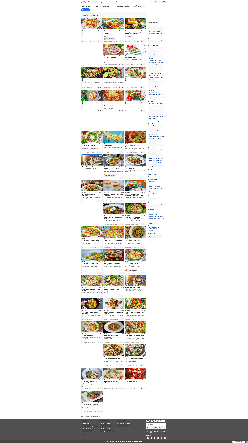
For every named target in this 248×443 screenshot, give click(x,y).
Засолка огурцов (152, 83)
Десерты (151, 191)
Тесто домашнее (153, 179)
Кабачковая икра (152, 56)
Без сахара (151, 223)
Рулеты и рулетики (156, 186)
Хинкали (150, 154)
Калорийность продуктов (106, 426)
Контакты (84, 433)
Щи (161, 40)
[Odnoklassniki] (237, 441)
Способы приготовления (155, 123)
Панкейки (154, 118)
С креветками (85, 15)
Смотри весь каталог (155, 236)
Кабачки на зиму (159, 56)
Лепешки (162, 112)
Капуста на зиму (158, 71)
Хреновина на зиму (159, 94)
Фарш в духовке (152, 140)
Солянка (154, 42)
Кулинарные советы (105, 423)
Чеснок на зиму (152, 71)
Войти (164, 1)
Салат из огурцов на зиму (154, 75)
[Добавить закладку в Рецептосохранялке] (98, 41)
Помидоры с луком (152, 216)
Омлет (157, 156)
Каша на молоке (152, 156)
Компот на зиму (160, 62)
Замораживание (152, 138)
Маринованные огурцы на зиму (155, 60)
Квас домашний (159, 204)
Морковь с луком (160, 216)
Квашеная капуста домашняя (154, 98)
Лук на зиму (151, 73)
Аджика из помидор (152, 96)
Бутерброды (152, 209)
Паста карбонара (159, 160)
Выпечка (151, 101)
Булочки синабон (159, 116)
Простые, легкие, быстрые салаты (155, 33)
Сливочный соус (156, 197)
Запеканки (162, 149)
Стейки (152, 151)
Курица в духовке (160, 136)
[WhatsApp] (242, 441)
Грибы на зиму (151, 86)
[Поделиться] (247, 442)
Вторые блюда (152, 147)
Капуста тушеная (152, 164)
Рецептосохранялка (107, 1)
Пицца (154, 160)
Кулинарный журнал (105, 428)
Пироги (150, 103)
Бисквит (150, 112)
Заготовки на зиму (153, 45)
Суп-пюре (150, 42)
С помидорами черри (94, 15)
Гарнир (151, 169)
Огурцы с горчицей (160, 96)
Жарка (154, 125)
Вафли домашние (152, 116)
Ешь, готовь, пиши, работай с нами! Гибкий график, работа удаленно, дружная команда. (91, 170)
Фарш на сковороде (152, 142)
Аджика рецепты (152, 94)
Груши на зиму (158, 86)
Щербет (150, 193)
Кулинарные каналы (122, 426)
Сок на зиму (151, 58)
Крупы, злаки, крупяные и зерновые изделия (154, 228)
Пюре (150, 171)
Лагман (150, 166)
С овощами (152, 212)
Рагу (160, 151)
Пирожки (158, 105)
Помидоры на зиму (152, 47)
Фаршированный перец (153, 134)
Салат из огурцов (152, 27)
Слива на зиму (160, 66)
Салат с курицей (159, 27)
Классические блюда (154, 121)
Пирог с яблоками (153, 233)
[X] (235, 441)
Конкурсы (122, 1)
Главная (84, 421)
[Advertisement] (157, 12)
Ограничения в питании (154, 221)
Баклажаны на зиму (152, 66)
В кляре (153, 166)
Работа (117, 1)
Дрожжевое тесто (152, 181)
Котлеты (153, 149)
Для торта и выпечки (154, 174)
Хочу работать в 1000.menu (89, 166)
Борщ (150, 40)
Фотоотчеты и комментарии (123, 423)
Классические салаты (160, 29)
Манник (150, 118)
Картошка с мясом (160, 218)
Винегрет (150, 31)
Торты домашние (153, 36)
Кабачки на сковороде (153, 132)
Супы (150, 38)
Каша (150, 149)
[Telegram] (244, 441)
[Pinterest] (241, 441)
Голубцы (156, 151)
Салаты (151, 24)
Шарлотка (154, 103)
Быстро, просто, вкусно (154, 176)
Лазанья (150, 160)
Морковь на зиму (157, 73)
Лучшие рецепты (104, 421)
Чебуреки (157, 158)
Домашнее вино (152, 204)
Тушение (150, 130)
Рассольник (154, 40)
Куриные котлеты (159, 164)
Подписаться (157, 427)
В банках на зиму (152, 49)
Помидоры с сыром (152, 218)
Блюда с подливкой (157, 162)
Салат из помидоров (157, 31)
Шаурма (150, 186)
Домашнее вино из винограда (154, 206)
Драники (150, 114)
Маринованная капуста (153, 88)
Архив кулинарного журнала (107, 431)
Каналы (113, 1)
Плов (150, 151)
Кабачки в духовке (152, 136)
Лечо (157, 54)
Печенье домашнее (160, 103)
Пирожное (154, 193)
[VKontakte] (233, 441)
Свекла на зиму (152, 79)
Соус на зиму (158, 83)
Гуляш (161, 158)
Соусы (150, 195)
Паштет (161, 188)
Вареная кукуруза (152, 230)
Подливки (150, 197)
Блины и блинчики (152, 105)
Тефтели (150, 162)
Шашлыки (157, 149)
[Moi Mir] (239, 441)
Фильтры (86, 9)
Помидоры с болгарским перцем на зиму (156, 81)
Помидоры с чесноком (153, 214)
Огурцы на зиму (160, 47)
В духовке (151, 125)
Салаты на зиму (152, 54)
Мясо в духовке (159, 140)
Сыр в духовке (158, 138)
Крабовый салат (152, 29)
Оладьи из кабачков (156, 114)
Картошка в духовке (157, 130)
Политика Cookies (86, 428)
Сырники (159, 107)
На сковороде (159, 125)
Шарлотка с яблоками (153, 107)
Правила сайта (85, 423)
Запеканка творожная (157, 154)
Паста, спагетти (152, 158)
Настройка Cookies (86, 431)
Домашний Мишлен (110, 38)
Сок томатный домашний (153, 92)
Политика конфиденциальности (90, 426)
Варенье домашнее (152, 62)
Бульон (158, 40)
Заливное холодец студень (154, 188)
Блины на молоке (156, 112)
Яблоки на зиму (159, 64)
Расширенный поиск (122, 421)
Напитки (151, 202)
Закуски (151, 184)
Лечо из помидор (152, 90)
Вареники (161, 156)
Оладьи (162, 105)
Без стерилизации (152, 64)
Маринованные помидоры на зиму (155, 77)
